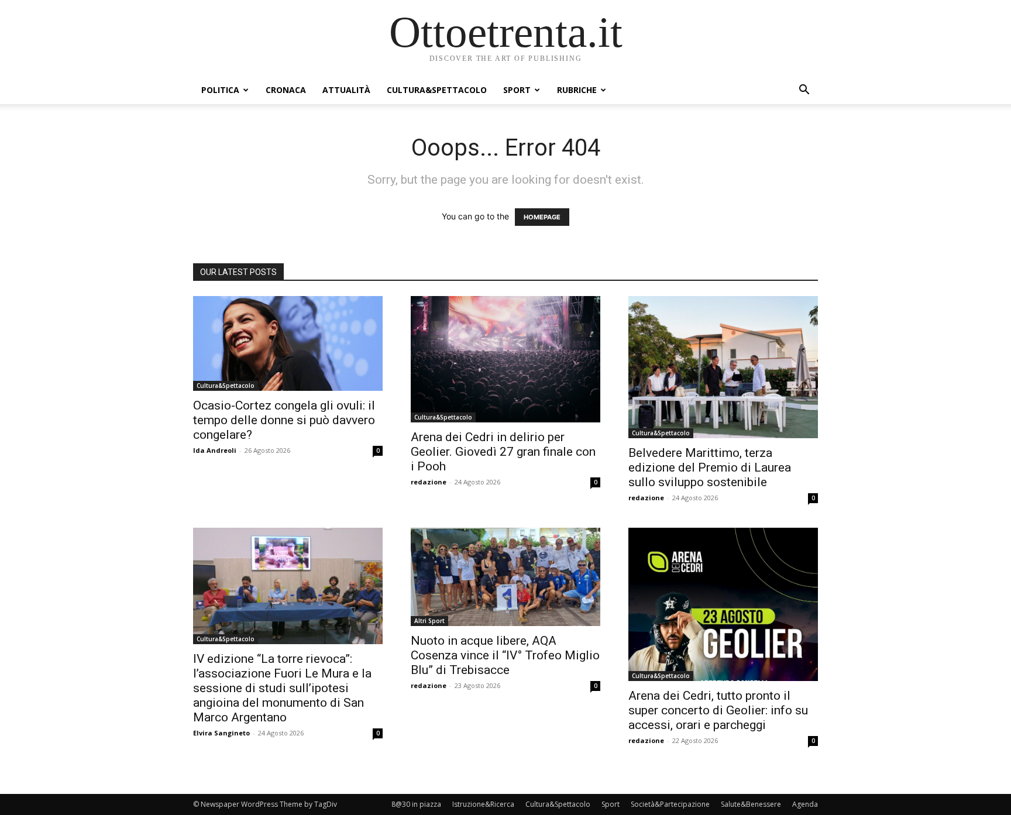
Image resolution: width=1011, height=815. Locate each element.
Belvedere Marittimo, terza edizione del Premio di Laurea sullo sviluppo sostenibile (709, 467)
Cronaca (286, 89)
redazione (428, 481)
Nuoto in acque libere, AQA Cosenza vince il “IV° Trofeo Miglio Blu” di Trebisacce (505, 655)
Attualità (346, 89)
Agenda (805, 804)
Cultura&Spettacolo (437, 89)
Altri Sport (429, 621)
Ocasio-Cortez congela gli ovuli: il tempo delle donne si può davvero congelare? (284, 420)
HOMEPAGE (542, 217)
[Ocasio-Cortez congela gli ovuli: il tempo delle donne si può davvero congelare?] (288, 343)
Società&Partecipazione (670, 804)
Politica (220, 89)
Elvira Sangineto (221, 732)
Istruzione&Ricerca (483, 804)
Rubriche (577, 89)
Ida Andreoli (214, 450)
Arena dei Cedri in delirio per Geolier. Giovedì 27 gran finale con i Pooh (503, 451)
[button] (804, 91)
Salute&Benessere (751, 804)
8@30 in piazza (416, 804)
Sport (517, 89)
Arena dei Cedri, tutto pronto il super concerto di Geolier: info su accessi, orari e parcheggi (718, 710)
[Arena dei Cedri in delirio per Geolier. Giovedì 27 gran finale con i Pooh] (505, 359)
